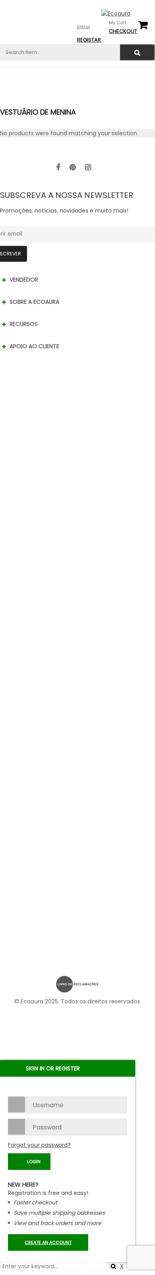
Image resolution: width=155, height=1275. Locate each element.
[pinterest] (73, 167)
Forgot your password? (39, 1145)
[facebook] (58, 167)
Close (147, 8)
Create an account (48, 1242)
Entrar (83, 26)
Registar (89, 40)
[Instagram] (88, 167)
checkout (123, 31)
